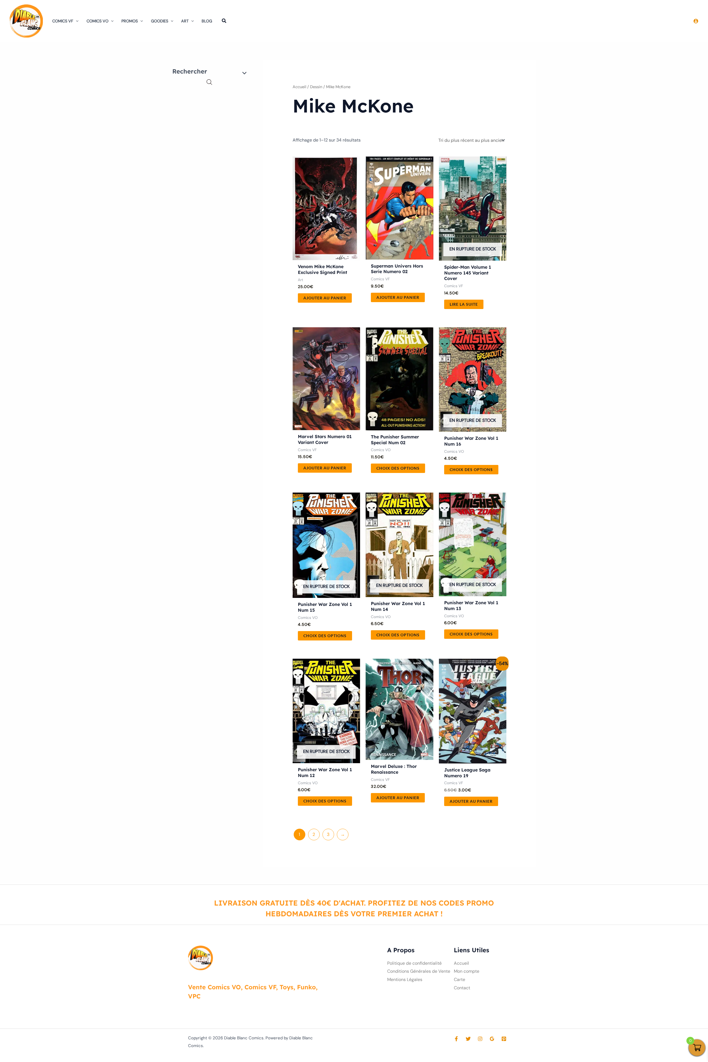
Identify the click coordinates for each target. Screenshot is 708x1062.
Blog (207, 21)
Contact (462, 988)
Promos (129, 21)
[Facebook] (456, 1038)
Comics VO (97, 21)
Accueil (299, 87)
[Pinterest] (503, 1038)
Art (185, 21)
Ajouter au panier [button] (324, 297)
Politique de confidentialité (414, 963)
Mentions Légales (404, 979)
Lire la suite (464, 304)
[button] (76, 21)
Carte (459, 979)
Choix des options (398, 468)
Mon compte (466, 971)
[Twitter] (468, 1038)
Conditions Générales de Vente (418, 971)
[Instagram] (480, 1038)
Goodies (159, 21)
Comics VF (62, 21)
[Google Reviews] (492, 1038)
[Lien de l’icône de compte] (695, 21)
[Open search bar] (209, 82)
